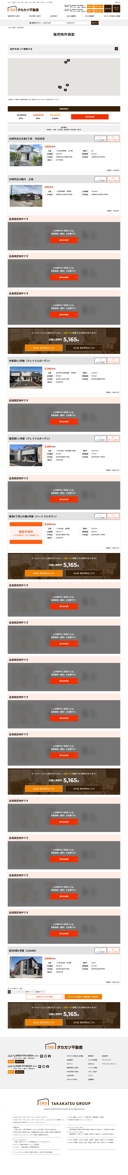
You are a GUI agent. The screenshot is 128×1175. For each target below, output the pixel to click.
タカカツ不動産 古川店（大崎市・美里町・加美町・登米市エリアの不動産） (91, 1140)
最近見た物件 (108, 8)
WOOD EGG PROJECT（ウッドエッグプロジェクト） (30, 1122)
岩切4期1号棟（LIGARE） (23, 950)
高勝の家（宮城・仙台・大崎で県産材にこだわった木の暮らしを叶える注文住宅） (35, 1128)
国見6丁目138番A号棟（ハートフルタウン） (33, 516)
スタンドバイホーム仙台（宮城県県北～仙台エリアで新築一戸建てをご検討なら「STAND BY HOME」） (92, 1133)
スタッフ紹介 (92, 1071)
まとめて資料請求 (101, 139)
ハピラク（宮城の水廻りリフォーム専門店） (27, 1144)
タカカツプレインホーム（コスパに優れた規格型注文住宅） (31, 1135)
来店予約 (90, 6)
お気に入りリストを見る (44, 997)
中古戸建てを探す (35, 16)
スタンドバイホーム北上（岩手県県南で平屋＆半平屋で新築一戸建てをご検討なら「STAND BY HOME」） (92, 1128)
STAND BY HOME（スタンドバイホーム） (80, 1120)
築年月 (79, 130)
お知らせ (91, 1064)
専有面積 (73, 130)
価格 (55, 130)
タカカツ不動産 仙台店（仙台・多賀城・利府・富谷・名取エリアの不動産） (91, 1142)
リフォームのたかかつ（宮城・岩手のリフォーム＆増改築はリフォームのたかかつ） (32, 1141)
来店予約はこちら (44, 347)
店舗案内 (91, 1079)
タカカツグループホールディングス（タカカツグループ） (31, 1117)
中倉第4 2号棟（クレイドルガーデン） (30, 360)
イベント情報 (92, 1067)
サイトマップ (106, 1060)
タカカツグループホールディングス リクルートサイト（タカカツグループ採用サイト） (39, 1120)
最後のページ (40, 992)
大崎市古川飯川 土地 (21, 179)
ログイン (117, 2)
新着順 (49, 130)
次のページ (29, 992)
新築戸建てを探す (14, 16)
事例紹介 (91, 1056)
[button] (68, 60)
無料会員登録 (89, 117)
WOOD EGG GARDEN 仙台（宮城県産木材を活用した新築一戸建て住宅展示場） (38, 1132)
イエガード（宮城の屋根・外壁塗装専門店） (27, 1147)
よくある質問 (92, 1060)
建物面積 (66, 130)
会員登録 (70, 1060)
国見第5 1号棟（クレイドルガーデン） (30, 438)
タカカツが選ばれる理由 (112, 16)
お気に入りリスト (116, 8)
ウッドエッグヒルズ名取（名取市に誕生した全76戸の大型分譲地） (34, 1152)
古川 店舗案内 (90, 16)
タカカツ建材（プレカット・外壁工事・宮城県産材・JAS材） (86, 1117)
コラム (90, 1075)
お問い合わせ (99, 6)
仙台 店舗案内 (71, 16)
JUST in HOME (72, 1079)
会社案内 (105, 1056)
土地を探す (54, 16)
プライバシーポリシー (109, 1064)
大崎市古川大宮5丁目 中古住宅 (27, 138)
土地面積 (60, 130)
